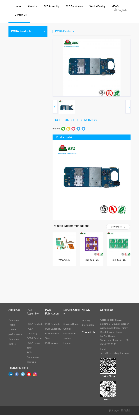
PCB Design (51, 343)
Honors (67, 343)
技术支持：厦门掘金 (120, 410)
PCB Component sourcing (33, 357)
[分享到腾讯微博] (68, 128)
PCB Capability (53, 328)
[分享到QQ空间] (78, 128)
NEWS (86, 309)
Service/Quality (71, 324)
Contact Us (88, 332)
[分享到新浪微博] (73, 128)
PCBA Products (35, 324)
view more (116, 226)
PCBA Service (34, 338)
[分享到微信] (63, 128)
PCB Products (52, 324)
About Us (14, 309)
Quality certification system (69, 333)
